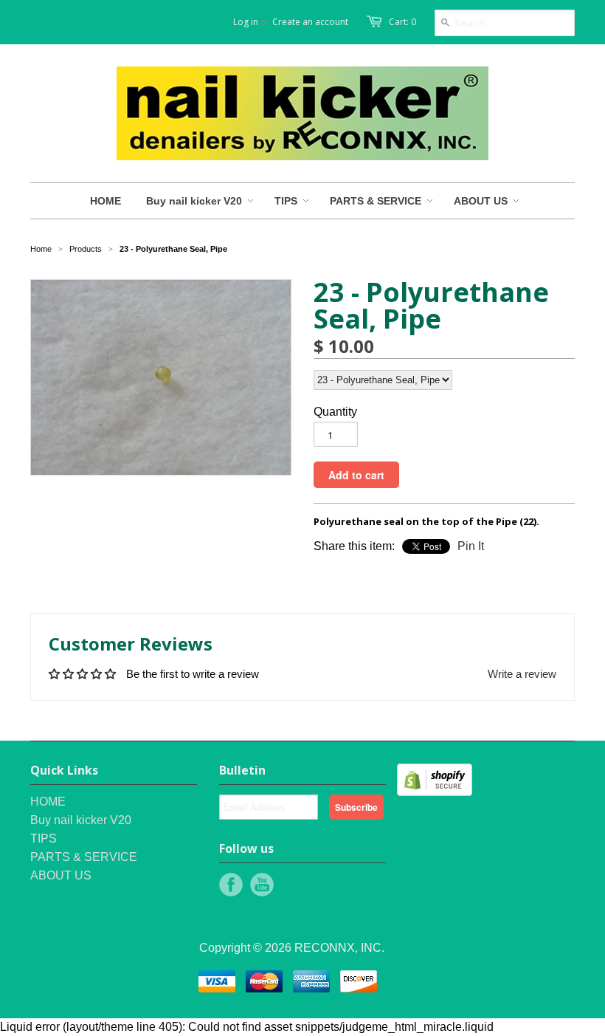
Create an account (310, 22)
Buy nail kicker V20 (80, 820)
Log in (245, 22)
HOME (48, 801)
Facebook (231, 884)
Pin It (470, 546)
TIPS (43, 838)
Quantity (335, 411)
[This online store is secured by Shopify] (434, 792)
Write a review (522, 674)
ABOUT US (60, 875)
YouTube (262, 884)
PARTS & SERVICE (83, 857)
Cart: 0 (402, 22)
